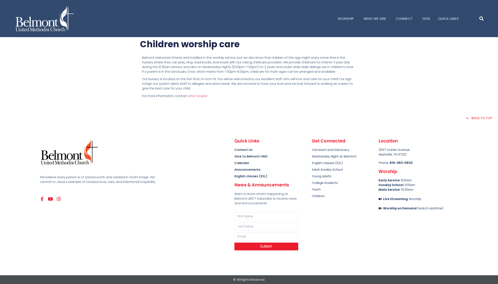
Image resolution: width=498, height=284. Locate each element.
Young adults (321, 176)
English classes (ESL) (250, 176)
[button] (481, 19)
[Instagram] (59, 199)
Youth (316, 189)
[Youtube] (50, 199)
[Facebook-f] (42, 199)
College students (325, 183)
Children (318, 196)
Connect (404, 18)
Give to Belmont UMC (251, 156)
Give (426, 18)
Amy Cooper (197, 96)
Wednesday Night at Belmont (334, 156)
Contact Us (243, 150)
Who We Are (375, 18)
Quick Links (448, 18)
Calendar (241, 163)
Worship (346, 18)
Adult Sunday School (327, 169)
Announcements (247, 169)
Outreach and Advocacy (330, 150)
